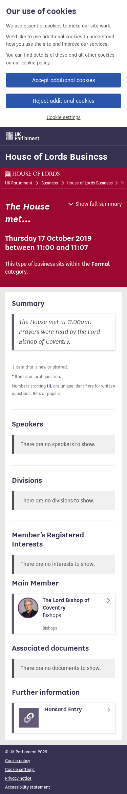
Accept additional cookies (63, 80)
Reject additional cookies (63, 101)
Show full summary (99, 204)
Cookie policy (17, 760)
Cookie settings (64, 117)
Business (49, 182)
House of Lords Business (56, 156)
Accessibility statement (27, 787)
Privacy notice (18, 778)
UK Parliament (19, 182)
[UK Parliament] (22, 135)
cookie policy (35, 63)
